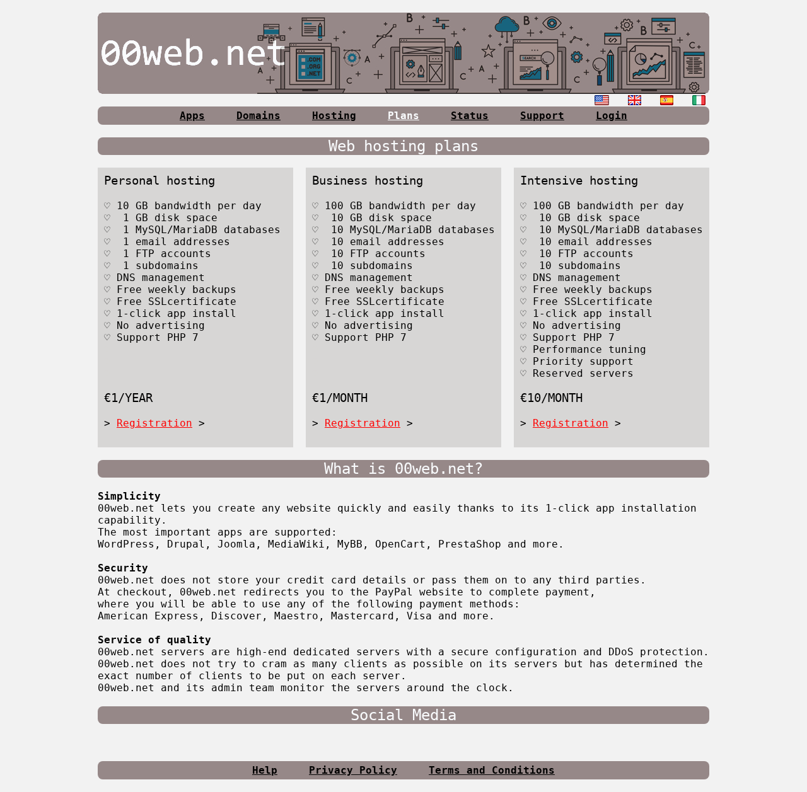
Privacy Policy (353, 770)
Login (611, 116)
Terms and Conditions (492, 770)
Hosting (334, 116)
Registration (154, 423)
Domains (258, 116)
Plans (403, 116)
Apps (192, 116)
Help (264, 770)
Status (470, 116)
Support (542, 116)
